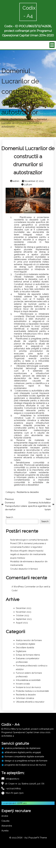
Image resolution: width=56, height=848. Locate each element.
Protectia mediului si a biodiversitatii (32, 691)
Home (4, 119)
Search (9, 517)
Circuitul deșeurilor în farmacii (24, 569)
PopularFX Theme (38, 837)
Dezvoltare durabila (25, 647)
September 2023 (24, 619)
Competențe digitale (25, 644)
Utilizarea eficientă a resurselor (30, 702)
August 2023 (22, 623)
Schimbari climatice (25, 698)
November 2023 (23, 612)
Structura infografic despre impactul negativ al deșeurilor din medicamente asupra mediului (28, 554)
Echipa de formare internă (28, 655)
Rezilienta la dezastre (21, 119)
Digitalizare (21, 651)
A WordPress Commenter (24, 586)
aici (25, 803)
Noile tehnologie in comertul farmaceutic (29, 540)
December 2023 (23, 608)
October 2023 (22, 615)
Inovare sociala (23, 684)
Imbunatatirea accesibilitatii (28, 680)
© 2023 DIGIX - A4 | (19, 837)
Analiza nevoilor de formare (29, 640)
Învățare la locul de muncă (28, 687)
